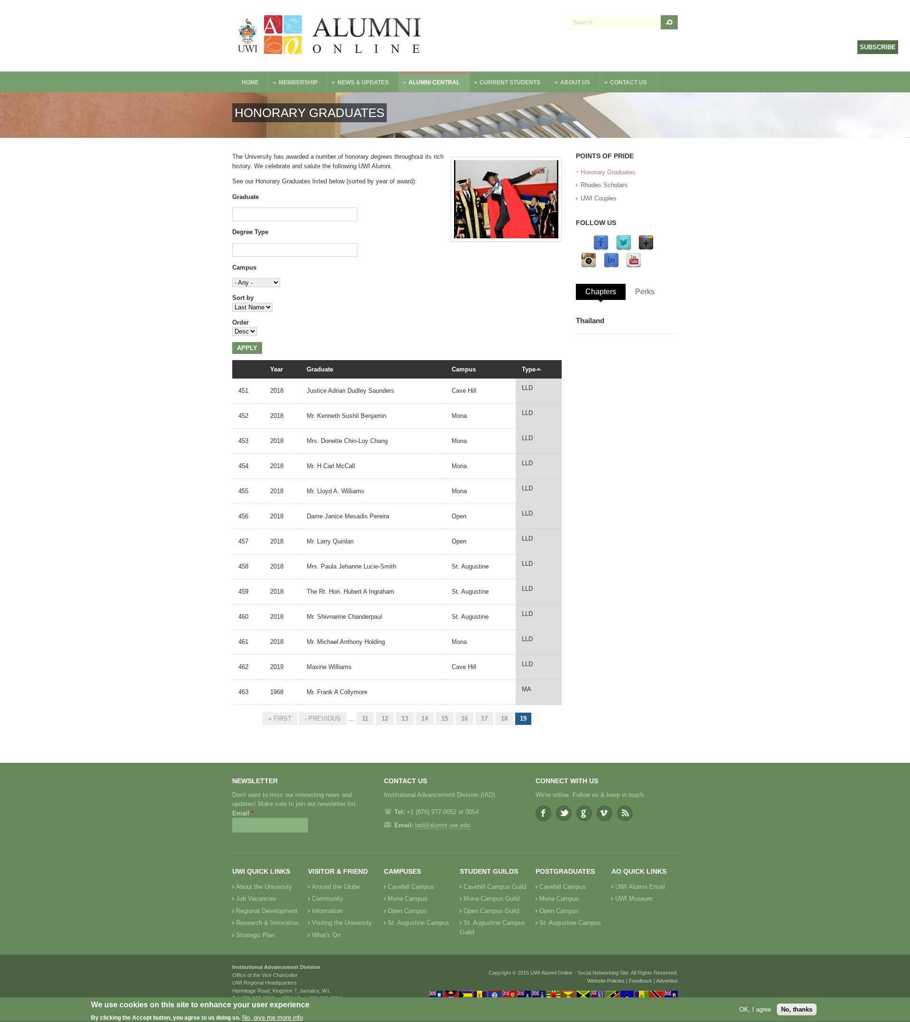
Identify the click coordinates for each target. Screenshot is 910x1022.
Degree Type (250, 231)
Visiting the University (342, 922)
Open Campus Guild (491, 910)
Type (529, 369)
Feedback (640, 981)
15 (444, 718)
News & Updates (358, 83)
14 (424, 718)
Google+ (584, 813)
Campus (244, 267)
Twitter (564, 813)
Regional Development (267, 910)
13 (404, 718)
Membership (293, 83)
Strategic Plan (255, 935)
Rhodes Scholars (604, 185)
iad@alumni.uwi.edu (442, 825)
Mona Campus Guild (491, 898)
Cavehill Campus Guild (495, 886)
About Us (570, 83)
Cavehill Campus (411, 886)
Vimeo (604, 813)
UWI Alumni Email (640, 886)
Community (327, 898)
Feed (625, 813)
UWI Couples (599, 198)
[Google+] (646, 248)
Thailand (590, 321)
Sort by (243, 297)
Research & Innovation (267, 922)
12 (385, 718)
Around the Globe (336, 886)
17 (484, 718)
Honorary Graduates (608, 172)
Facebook (543, 813)
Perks (645, 292)
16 (464, 718)
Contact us (624, 83)
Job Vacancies (256, 898)
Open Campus (407, 910)
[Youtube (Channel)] (633, 266)
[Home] (330, 35)
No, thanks (796, 1009)
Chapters (600, 292)
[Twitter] (623, 248)
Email (243, 813)
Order (240, 322)
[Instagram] (588, 266)
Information (327, 910)
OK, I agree (755, 1009)
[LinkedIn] (611, 266)
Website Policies (606, 981)
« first (279, 718)
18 (504, 718)
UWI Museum (634, 898)
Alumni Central (429, 83)
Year (276, 369)
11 (365, 718)
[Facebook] (601, 248)
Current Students (505, 83)
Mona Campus (408, 898)
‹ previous (323, 718)
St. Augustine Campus (418, 922)
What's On (326, 935)
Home (250, 82)
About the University (264, 886)
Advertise (667, 981)
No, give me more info (272, 1017)
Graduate (245, 196)
